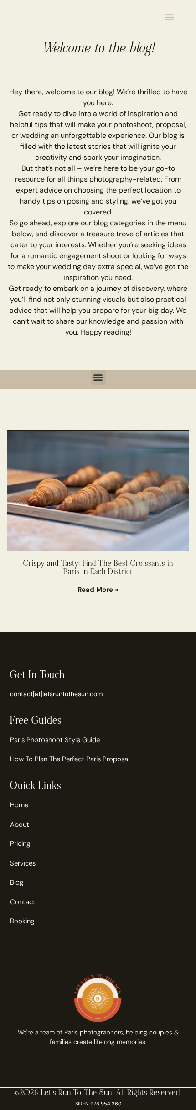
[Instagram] (31, 1067)
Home (19, 805)
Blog (16, 882)
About (19, 824)
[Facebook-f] (14, 1067)
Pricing (20, 843)
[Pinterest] (49, 1067)
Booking (22, 921)
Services (23, 863)
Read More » (98, 589)
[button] (169, 16)
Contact (23, 901)
